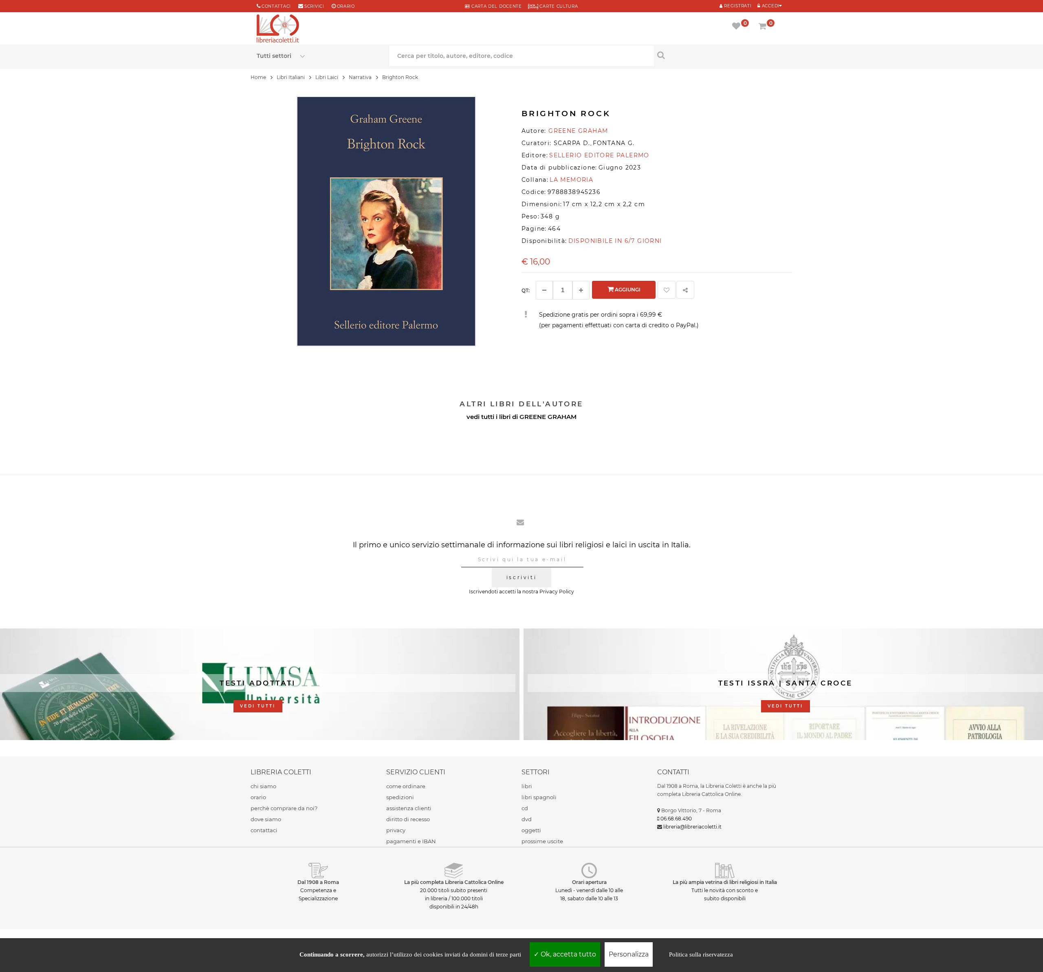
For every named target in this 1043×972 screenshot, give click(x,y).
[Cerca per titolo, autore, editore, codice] (720, 55)
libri (527, 786)
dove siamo (266, 819)
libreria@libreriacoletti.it (692, 827)
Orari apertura (589, 882)
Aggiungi (627, 290)
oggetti (531, 830)
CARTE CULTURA (558, 6)
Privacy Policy (556, 591)
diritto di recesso (408, 819)
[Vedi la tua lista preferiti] (737, 27)
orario (346, 6)
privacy (395, 830)
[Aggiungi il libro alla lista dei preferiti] (667, 290)
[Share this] (685, 290)
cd (525, 808)
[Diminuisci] (544, 290)
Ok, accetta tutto (567, 954)
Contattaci (276, 6)
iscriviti (521, 577)
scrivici (314, 6)
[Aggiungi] (581, 290)
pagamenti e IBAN (411, 841)
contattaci (264, 830)
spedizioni (400, 797)
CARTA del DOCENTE (496, 6)
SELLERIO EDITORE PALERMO (599, 155)
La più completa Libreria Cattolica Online (454, 882)
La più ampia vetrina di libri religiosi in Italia (725, 882)
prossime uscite (542, 841)
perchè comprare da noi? (284, 808)
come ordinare (405, 786)
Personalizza (629, 954)
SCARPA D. (572, 143)
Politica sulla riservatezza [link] (701, 954)
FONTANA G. (614, 143)
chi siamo (263, 786)
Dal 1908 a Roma (318, 882)
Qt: (526, 290)
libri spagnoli (539, 797)
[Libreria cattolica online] (278, 29)
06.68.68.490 (676, 819)
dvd (527, 819)
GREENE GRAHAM (548, 417)
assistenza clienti (408, 808)
